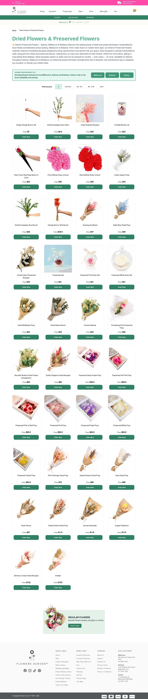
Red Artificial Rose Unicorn (90, 175)
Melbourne (73, 17)
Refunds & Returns (104, 668)
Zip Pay (79, 675)
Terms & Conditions (104, 672)
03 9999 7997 (123, 661)
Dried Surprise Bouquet (90, 125)
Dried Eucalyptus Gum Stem (58, 125)
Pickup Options (61, 681)
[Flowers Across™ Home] (19, 10)
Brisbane (90, 17)
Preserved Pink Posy (58, 425)
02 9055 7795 (123, 681)
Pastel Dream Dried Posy (58, 525)
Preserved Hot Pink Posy (121, 375)
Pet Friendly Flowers (63, 678)
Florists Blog (81, 678)
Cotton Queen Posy (121, 175)
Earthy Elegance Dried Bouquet (58, 375)
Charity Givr (80, 668)
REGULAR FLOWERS (79, 617)
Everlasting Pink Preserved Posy (121, 326)
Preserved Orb (58, 275)
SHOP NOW (74, 626)
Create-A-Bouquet (62, 662)
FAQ (57, 658)
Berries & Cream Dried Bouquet (26, 575)
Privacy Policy (102, 665)
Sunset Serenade (90, 525)
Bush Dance (26, 525)
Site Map (79, 681)
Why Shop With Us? (83, 662)
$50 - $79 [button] (79, 86)
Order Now (26, 137)
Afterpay (79, 672)
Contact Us (101, 662)
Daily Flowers (60, 665)
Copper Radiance (122, 525)
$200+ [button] (102, 86)
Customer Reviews (83, 658)
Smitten (58, 575)
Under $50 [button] (68, 86)
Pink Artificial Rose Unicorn (58, 175)
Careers (100, 658)
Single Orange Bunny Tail (26, 125)
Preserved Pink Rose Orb (90, 275)
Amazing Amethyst (90, 225)
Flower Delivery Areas (64, 672)
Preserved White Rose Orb (121, 275)
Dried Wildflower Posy (26, 325)
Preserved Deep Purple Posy (90, 375)
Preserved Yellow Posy (26, 475)
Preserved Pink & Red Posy (26, 425)
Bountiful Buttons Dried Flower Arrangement (26, 376)
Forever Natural (90, 325)
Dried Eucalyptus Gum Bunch (26, 225)
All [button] (58, 86)
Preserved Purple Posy (90, 425)
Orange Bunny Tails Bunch (58, 225)
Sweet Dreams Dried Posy (90, 475)
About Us (100, 655)
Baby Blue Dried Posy (121, 225)
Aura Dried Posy (121, 475)
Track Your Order (62, 685)
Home (42, 11)
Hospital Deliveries (83, 655)
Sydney (57, 17)
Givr (78, 665)
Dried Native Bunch (58, 325)
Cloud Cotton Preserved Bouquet (26, 276)
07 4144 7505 (123, 671)
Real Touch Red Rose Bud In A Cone (26, 176)
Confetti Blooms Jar (121, 125)
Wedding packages (62, 668)
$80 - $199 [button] (91, 86)
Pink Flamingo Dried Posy (58, 475)
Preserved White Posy (121, 425)
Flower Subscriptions (63, 675)
